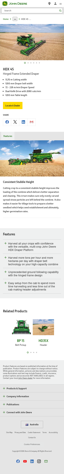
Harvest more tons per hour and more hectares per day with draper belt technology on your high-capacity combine (33, 261)
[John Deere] (16, 3)
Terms (44, 432)
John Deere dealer (25, 378)
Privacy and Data (20, 432)
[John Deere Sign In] (55, 3)
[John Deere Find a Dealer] (49, 3)
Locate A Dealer (12, 105)
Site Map (9, 432)
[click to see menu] (60, 3)
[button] (18, 461)
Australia (33, 424)
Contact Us (32, 437)
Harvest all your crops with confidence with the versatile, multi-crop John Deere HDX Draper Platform (32, 246)
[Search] (60, 10)
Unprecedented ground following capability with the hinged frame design (33, 273)
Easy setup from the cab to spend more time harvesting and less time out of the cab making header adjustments (31, 286)
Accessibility (53, 432)
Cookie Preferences (32, 444)
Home (5, 18)
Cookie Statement (34, 432)
